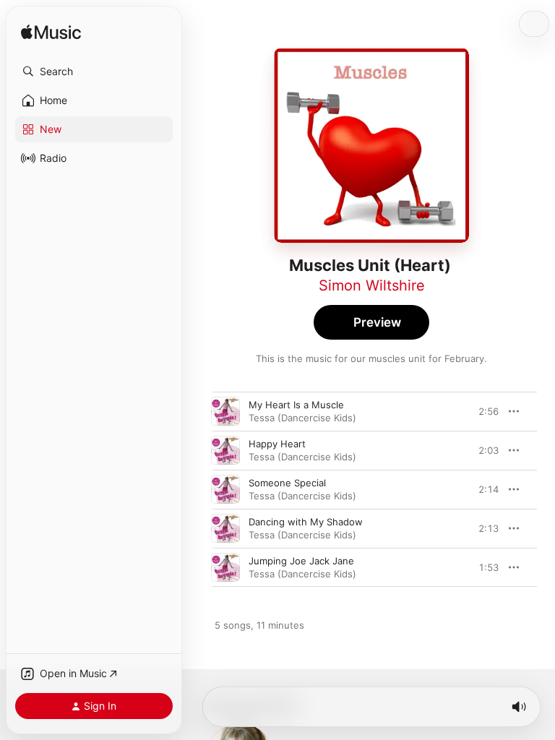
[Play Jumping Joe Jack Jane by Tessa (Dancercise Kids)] (225, 567)
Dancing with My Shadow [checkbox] (306, 522)
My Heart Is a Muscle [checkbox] (296, 404)
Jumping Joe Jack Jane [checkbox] (301, 561)
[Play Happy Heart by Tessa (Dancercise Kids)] (225, 450)
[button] (94, 71)
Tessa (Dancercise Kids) (302, 417)
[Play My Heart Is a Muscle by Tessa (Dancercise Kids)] (225, 411)
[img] (51, 33)
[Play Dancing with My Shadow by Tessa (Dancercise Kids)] (225, 528)
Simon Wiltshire (372, 285)
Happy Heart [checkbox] (277, 443)
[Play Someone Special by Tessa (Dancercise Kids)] (225, 489)
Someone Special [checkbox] (287, 483)
